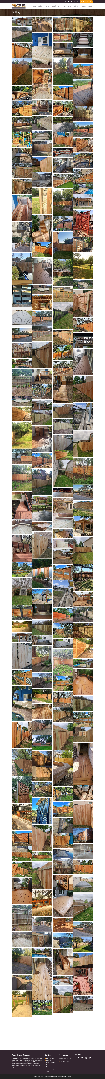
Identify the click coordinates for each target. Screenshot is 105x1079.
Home (34, 6)
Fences (47, 6)
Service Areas (67, 6)
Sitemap (68, 1076)
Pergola (54, 6)
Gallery (84, 6)
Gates (59, 6)
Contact (90, 6)
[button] (41, 6)
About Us (76, 6)
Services (40, 6)
